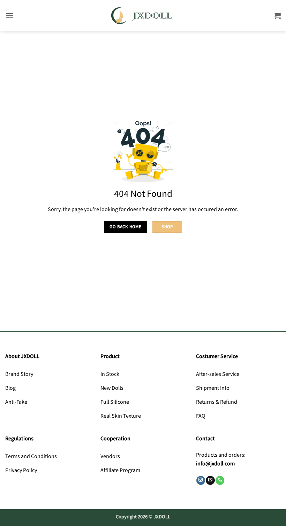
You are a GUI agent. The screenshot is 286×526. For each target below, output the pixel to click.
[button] (9, 15)
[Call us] (220, 480)
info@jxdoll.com (215, 463)
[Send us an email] (210, 480)
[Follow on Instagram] (200, 480)
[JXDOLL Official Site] (143, 16)
